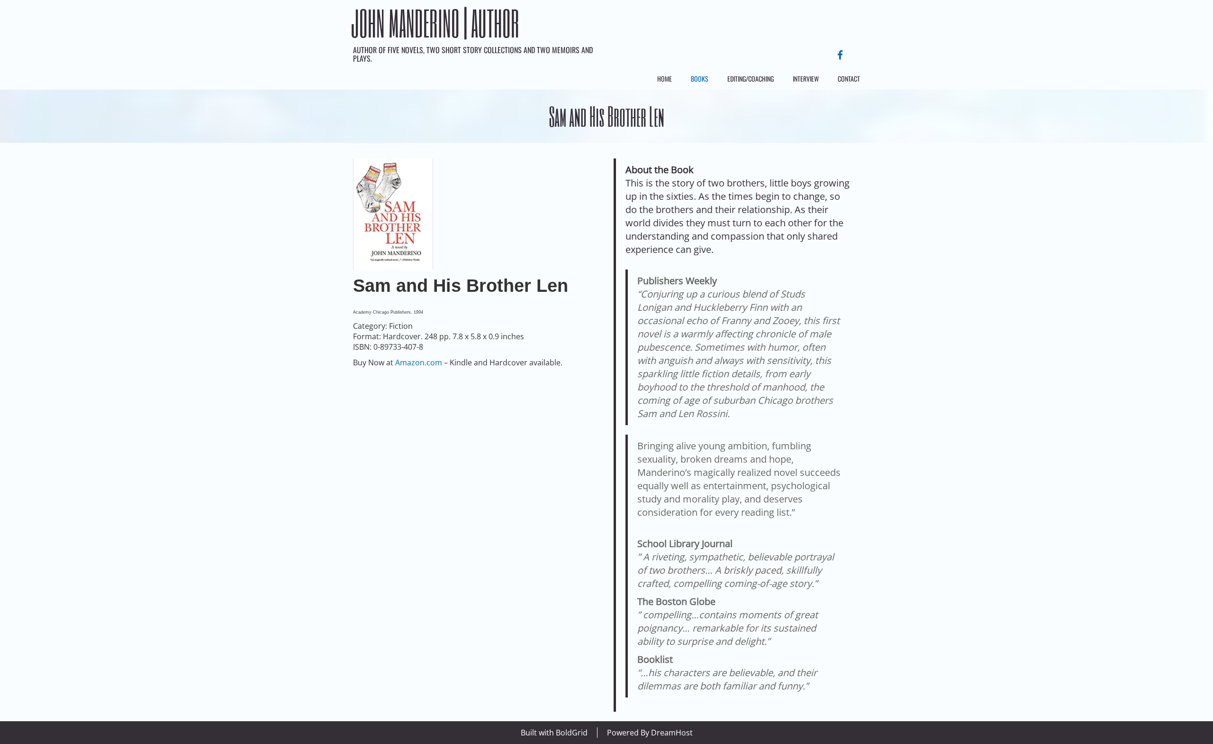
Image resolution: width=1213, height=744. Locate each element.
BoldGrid (572, 732)
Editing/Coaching (750, 79)
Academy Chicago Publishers (382, 312)
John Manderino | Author (435, 23)
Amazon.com (418, 362)
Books (699, 79)
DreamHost (672, 732)
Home (664, 79)
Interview (806, 79)
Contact (849, 79)
